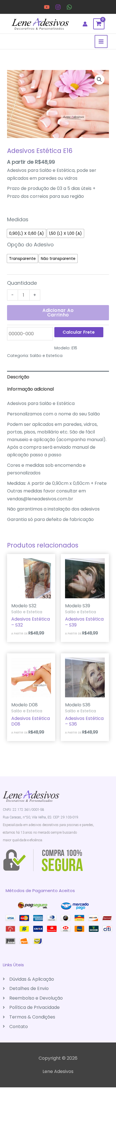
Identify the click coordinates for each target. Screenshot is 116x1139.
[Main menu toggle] (101, 41)
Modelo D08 (24, 705)
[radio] (26, 233)
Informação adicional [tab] (30, 389)
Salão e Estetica (46, 355)
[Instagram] (58, 7)
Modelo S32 (23, 606)
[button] (99, 80)
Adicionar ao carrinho (58, 312)
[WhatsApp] (69, 7)
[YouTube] (47, 7)
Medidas (17, 219)
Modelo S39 (77, 606)
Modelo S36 (77, 705)
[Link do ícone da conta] (85, 24)
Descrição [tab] (18, 377)
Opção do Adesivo (30, 244)
